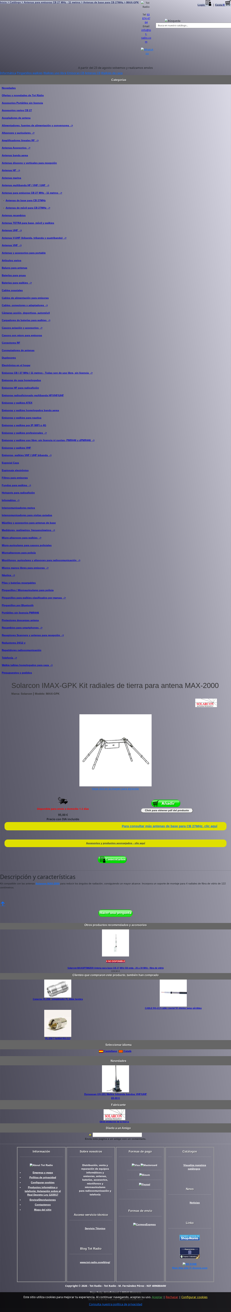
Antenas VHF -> (12, 245)
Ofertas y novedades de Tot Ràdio (23, 95)
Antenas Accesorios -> (16, 147)
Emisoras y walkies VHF (16, 447)
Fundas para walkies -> (16, 485)
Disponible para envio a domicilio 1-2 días (63, 809)
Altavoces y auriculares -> (18, 132)
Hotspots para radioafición (18, 492)
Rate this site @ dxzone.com (189, 1268)
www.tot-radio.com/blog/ (95, 1262)
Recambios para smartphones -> (22, 627)
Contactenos (43, 1204)
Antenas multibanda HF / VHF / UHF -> (25, 185)
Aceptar (157, 1297)
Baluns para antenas (14, 267)
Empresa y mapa (43, 1172)
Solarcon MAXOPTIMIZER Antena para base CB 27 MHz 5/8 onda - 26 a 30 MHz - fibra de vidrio (115, 968)
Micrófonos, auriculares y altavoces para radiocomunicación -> (41, 560)
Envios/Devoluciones (43, 1199)
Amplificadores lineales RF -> (20, 140)
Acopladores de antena (16, 117)
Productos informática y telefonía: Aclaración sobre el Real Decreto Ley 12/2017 (43, 1191)
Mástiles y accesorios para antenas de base (29, 522)
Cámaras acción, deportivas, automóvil (26, 312)
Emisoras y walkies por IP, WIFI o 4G (24, 425)
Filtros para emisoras (15, 477)
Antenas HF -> (11, 170)
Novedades (9, 87)
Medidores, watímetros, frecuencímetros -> (28, 530)
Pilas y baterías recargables (19, 582)
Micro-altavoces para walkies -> (21, 537)
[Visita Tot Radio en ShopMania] (190, 1237)
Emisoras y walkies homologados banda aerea (30, 410)
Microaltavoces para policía (19, 552)
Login (202, 5)
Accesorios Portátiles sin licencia (22, 102)
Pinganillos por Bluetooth (18, 605)
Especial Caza (10, 462)
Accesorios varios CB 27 (17, 110)
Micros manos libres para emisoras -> (25, 567)
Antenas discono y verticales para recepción (29, 162)
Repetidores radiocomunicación (21, 650)
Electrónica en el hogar (16, 365)
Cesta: (220, 5)
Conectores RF (11, 342)
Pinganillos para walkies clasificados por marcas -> (34, 597)
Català (127, 1051)
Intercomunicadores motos (18, 507)
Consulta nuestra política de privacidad (115, 1304)
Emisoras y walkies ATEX (17, 402)
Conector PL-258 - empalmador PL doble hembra (58, 999)
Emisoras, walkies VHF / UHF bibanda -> (27, 455)
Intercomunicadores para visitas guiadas (27, 515)
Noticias (195, 1202)
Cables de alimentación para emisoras (25, 297)
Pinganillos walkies (30, 73)
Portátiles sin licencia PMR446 (20, 612)
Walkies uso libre (54, 73)
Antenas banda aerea (15, 155)
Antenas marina (11, 177)
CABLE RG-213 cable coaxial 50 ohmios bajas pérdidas (173, 1008)
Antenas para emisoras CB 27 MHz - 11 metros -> (32, 192)
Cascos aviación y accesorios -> (22, 327)
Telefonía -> (9, 657)
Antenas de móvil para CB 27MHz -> (28, 207)
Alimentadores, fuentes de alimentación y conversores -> (37, 125)
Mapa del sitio (42, 1209)
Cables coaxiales (12, 290)
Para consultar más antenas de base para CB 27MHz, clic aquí (169, 826)
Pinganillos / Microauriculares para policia (28, 590)
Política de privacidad (42, 1177)
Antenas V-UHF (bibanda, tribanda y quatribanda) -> (34, 237)
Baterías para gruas (14, 275)
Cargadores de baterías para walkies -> (26, 320)
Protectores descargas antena (20, 620)
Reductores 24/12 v (13, 642)
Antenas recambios (14, 215)
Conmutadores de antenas (18, 350)
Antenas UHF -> (12, 230)
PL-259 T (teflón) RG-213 (57, 1038)
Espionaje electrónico (15, 470)
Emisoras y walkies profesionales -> (24, 432)
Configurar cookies (43, 1182)
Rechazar (172, 1297)
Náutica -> (8, 575)
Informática (8, 73)
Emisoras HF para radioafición (20, 387)
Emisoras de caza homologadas (21, 380)
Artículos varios (11, 260)
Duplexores (9, 357)
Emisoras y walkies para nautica (21, 417)
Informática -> (10, 500)
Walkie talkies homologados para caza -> (27, 665)
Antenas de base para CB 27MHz (26, 200)
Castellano (110, 1051)
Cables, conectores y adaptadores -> (25, 305)
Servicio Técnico (95, 1228)
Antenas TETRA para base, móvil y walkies (28, 222)
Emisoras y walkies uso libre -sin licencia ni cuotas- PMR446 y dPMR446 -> (48, 440)
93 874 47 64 (146, 18)
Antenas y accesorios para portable (24, 252)
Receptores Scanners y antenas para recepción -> (33, 635)
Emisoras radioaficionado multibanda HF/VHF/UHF (33, 395)
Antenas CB (92, 73)
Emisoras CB (75, 73)
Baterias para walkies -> (17, 282)
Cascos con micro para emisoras (22, 335)
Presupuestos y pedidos (17, 672)
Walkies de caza (112, 73)
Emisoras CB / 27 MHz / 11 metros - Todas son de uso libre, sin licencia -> (47, 372)
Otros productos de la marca (114, 1121)
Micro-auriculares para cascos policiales (27, 545)
